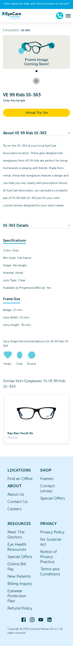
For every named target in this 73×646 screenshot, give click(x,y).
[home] (11, 15)
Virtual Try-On (36, 113)
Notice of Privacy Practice (48, 556)
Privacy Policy (52, 532)
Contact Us (17, 501)
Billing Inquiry (19, 583)
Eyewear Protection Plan (16, 595)
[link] (36, 419)
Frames (46, 478)
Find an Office (20, 478)
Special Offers (52, 498)
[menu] (68, 16)
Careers (14, 508)
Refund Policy (19, 608)
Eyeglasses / (12, 30)
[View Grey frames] (36, 81)
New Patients (19, 576)
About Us (15, 494)
